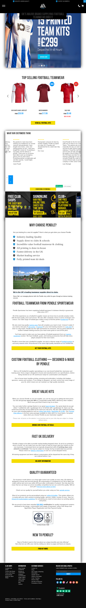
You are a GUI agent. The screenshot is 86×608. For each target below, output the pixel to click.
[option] (21, 1)
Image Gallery (21, 577)
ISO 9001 (40, 504)
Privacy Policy (8, 600)
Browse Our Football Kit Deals (43, 425)
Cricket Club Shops (10, 571)
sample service (65, 490)
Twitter (60, 582)
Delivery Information (43, 461)
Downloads (21, 580)
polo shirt (69, 327)
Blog (19, 582)
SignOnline (55, 411)
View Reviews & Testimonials (43, 189)
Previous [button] (8, 96)
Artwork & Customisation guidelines (23, 499)
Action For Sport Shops (9, 577)
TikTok (67, 582)
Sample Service (35, 574)
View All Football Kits (43, 123)
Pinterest (73, 582)
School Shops (8, 574)
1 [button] (10, 177)
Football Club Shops (8, 569)
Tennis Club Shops (10, 573)
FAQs (32, 569)
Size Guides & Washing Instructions (37, 572)
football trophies (67, 341)
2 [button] (10, 182)
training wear (33, 325)
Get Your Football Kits (43, 348)
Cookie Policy (16, 600)
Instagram (63, 582)
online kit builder (52, 495)
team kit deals (50, 406)
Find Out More (43, 549)
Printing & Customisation (22, 575)
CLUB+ (62, 411)
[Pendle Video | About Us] (31, 281)
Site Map (38, 598)
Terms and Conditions (29, 598)
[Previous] (39, 66)
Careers (20, 584)
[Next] (47, 66)
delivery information (37, 450)
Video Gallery (21, 579)
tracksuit (40, 327)
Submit (68, 574)
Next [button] (78, 96)
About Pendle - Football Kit (22, 569)
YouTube (70, 582)
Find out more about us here (46, 486)
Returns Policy (35, 579)
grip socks (31, 327)
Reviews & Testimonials (21, 572)
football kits (64, 319)
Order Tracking (35, 578)
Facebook (57, 582)
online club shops (45, 411)
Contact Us (34, 568)
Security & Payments (36, 581)
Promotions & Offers (36, 583)
